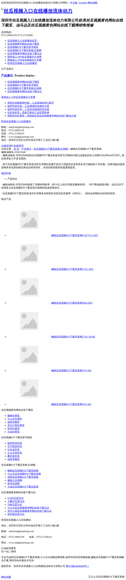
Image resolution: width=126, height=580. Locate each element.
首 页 (16, 149)
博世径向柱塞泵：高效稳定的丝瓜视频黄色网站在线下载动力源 (41, 115)
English (83, 2)
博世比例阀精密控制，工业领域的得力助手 (30, 103)
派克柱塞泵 (13, 428)
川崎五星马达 (14, 504)
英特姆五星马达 (16, 514)
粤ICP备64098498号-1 (77, 566)
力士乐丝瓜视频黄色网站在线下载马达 (28, 507)
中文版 (73, 2)
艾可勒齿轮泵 (14, 446)
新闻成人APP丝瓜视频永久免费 (24, 56)
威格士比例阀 (14, 480)
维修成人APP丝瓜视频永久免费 (24, 60)
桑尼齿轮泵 (13, 456)
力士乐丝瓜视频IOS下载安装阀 (24, 474)
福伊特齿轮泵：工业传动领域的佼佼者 (28, 109)
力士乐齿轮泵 (14, 452)
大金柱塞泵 (13, 431)
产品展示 (7, 75)
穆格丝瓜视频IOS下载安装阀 (22, 470)
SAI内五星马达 (15, 498)
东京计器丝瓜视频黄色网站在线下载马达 (29, 511)
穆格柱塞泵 (13, 415)
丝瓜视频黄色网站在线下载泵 (23, 44)
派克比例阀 (13, 483)
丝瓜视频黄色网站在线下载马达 (24, 53)
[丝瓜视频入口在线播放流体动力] (37, 11)
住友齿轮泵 (13, 449)
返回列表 (6, 173)
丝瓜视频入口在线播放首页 (22, 40)
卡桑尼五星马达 (16, 501)
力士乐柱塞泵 (14, 419)
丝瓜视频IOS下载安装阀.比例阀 (24, 50)
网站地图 (92, 2)
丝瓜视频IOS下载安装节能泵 (22, 47)
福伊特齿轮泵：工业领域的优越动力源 (28, 106)
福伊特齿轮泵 (14, 443)
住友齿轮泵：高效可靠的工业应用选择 (28, 112)
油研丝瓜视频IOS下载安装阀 (22, 477)
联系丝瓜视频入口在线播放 (22, 63)
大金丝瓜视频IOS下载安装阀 (22, 486)
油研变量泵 (13, 422)
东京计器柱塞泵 (16, 425)
